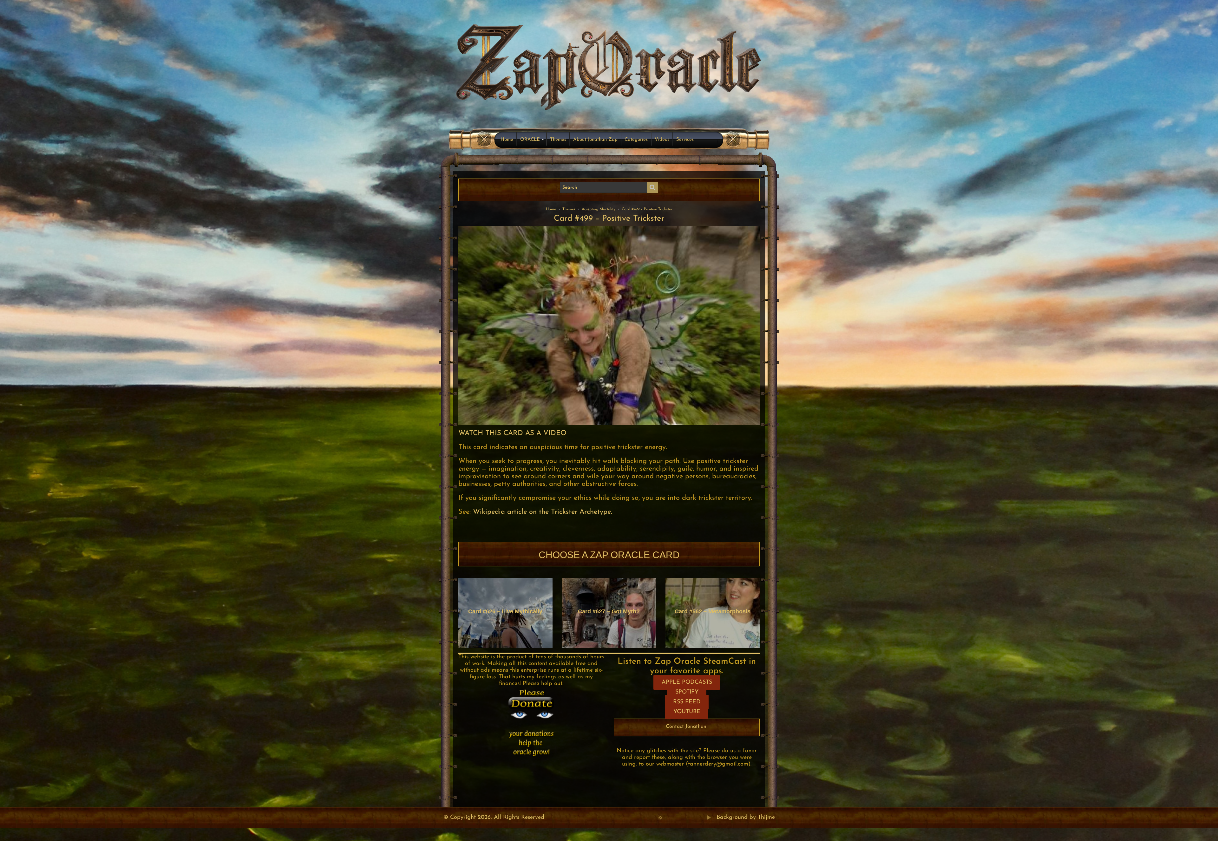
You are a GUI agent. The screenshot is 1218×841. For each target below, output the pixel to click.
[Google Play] (708, 817)
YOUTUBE (686, 712)
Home (507, 139)
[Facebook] (667, 817)
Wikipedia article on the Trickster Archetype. (542, 512)
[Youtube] (681, 817)
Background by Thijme (746, 817)
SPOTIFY (686, 692)
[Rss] (660, 817)
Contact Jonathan (686, 726)
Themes (558, 139)
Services (685, 139)
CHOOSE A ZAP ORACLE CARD (609, 555)
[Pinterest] (674, 817)
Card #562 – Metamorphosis (712, 611)
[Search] (652, 187)
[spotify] (702, 817)
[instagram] (695, 817)
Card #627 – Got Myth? (609, 611)
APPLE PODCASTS (687, 682)
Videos (662, 139)
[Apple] (688, 817)
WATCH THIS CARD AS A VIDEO (512, 433)
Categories (636, 139)
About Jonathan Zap (595, 139)
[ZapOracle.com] (609, 65)
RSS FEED (687, 702)
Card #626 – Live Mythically (505, 611)
